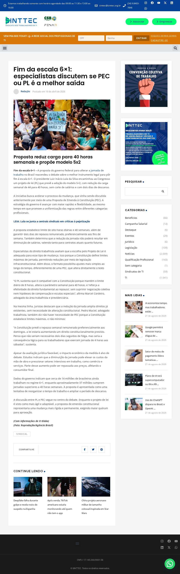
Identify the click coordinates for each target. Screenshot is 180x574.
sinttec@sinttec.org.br (110, 5)
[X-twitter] (165, 3)
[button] (5, 48)
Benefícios (131, 217)
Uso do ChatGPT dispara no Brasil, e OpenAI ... (155, 404)
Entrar (141, 38)
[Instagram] (146, 3)
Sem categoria (133, 265)
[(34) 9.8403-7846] (124, 5)
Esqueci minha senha (163, 36)
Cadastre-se (159, 40)
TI (126, 277)
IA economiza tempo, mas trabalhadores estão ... (156, 307)
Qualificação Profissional (139, 259)
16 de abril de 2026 (55, 91)
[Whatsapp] (146, 8)
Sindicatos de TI (134, 271)
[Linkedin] (172, 3)
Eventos (129, 235)
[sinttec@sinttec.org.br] (96, 5)
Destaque (130, 229)
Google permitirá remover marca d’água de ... (154, 331)
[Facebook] (152, 3)
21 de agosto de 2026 (155, 315)
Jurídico (129, 241)
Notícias (129, 253)
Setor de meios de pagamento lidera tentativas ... (154, 356)
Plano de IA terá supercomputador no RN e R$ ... (154, 380)
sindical (22, 433)
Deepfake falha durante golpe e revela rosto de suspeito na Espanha (26, 504)
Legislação (131, 247)
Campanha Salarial (136, 223)
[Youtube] (159, 3)
